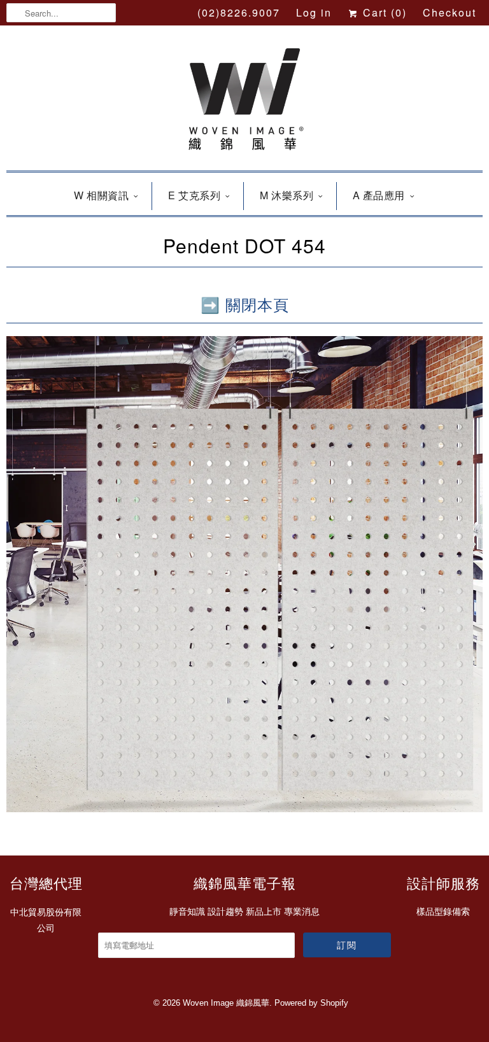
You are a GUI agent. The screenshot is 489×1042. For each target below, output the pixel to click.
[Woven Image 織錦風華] (244, 101)
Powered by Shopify (311, 1003)
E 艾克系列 (194, 195)
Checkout (449, 12)
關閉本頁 (257, 304)
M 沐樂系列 (286, 195)
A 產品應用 (379, 195)
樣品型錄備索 (443, 911)
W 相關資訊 (101, 195)
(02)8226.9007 (238, 12)
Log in (314, 12)
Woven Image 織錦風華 (226, 1003)
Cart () (383, 12)
